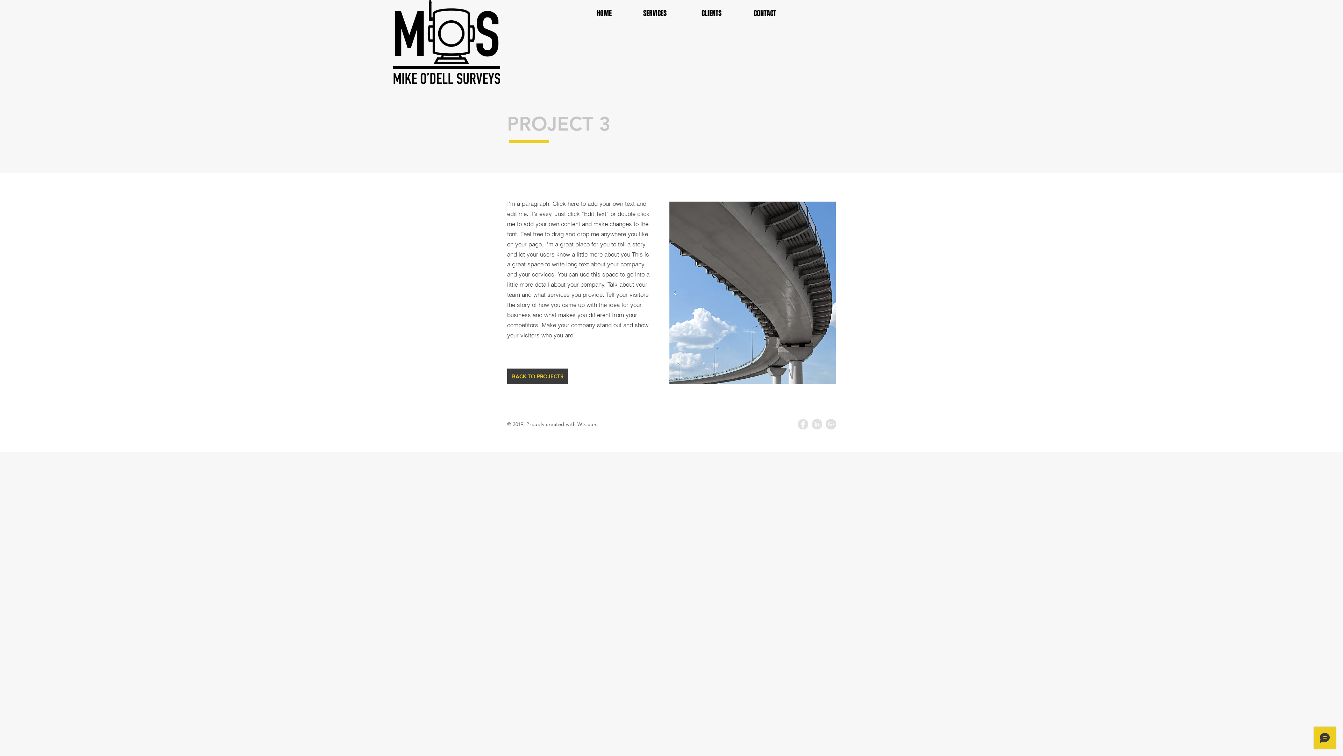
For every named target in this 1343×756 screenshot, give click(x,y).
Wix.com (587, 424)
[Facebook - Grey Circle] (803, 424)
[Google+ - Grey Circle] (831, 424)
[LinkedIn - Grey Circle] (817, 424)
